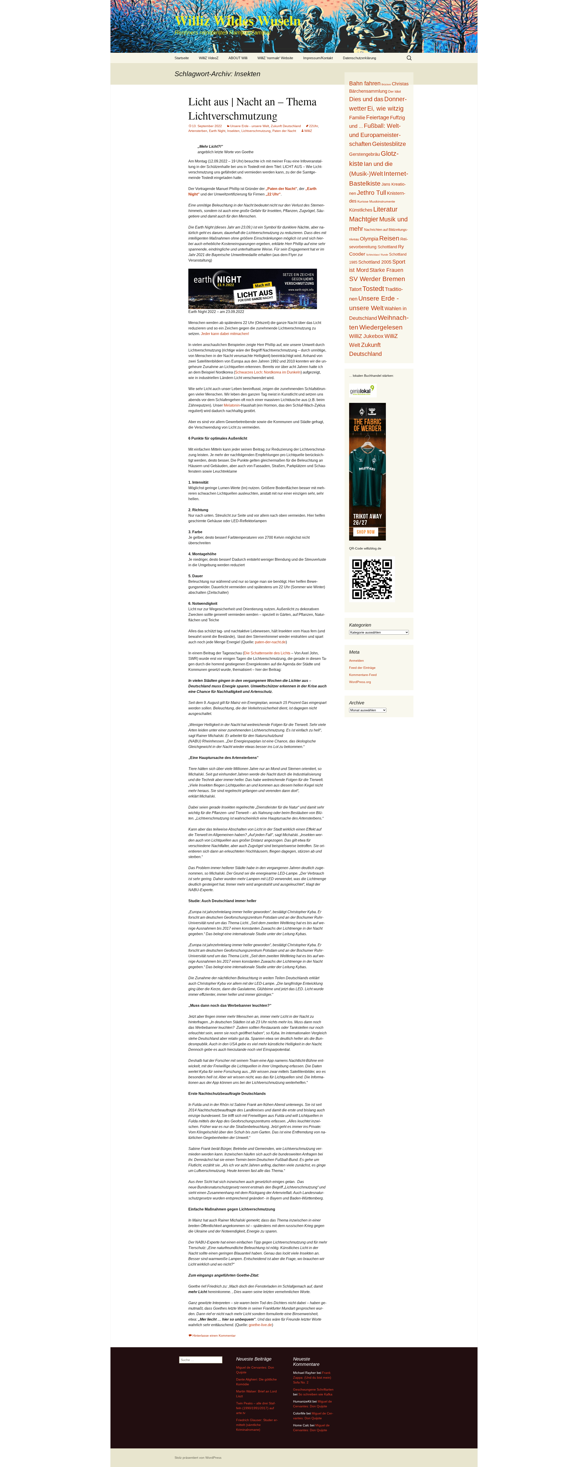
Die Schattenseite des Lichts (267, 653)
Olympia (369, 239)
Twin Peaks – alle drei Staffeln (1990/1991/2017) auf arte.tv (256, 1408)
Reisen (389, 238)
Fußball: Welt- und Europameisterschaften (375, 134)
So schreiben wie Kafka (315, 1394)
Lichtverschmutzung (256, 131)
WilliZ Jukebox (366, 336)
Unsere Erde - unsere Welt (249, 126)
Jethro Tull (371, 192)
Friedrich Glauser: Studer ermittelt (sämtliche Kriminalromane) (257, 1424)
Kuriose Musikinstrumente (376, 201)
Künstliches (360, 209)
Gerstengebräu (364, 154)
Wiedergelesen (381, 327)
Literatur (385, 209)
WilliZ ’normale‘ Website (275, 58)
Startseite (182, 58)
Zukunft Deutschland (286, 126)
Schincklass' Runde (377, 254)
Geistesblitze (389, 144)
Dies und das (366, 99)
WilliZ (308, 131)
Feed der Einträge (362, 667)
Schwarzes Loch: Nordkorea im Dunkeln (268, 372)
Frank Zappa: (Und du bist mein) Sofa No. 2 (312, 1377)
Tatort (355, 289)
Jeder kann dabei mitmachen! (225, 334)
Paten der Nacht (284, 131)
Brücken (386, 84)
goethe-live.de (260, 1325)
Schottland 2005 (374, 262)
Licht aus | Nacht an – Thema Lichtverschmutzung (252, 108)
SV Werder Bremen (377, 278)
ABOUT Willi (238, 58)
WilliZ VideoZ (208, 58)
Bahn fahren (365, 83)
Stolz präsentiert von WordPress (198, 1457)
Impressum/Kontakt (318, 58)
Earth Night (217, 131)
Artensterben (197, 131)
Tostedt (373, 288)
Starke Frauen (386, 270)
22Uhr (313, 126)
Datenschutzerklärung (359, 58)
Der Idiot (394, 91)
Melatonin (232, 405)
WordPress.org (360, 682)
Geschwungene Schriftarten (313, 1389)
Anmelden (356, 660)
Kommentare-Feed (363, 675)
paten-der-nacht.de (270, 642)
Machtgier (363, 219)
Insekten (233, 131)
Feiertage (377, 117)
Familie (357, 117)
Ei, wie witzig (385, 108)
